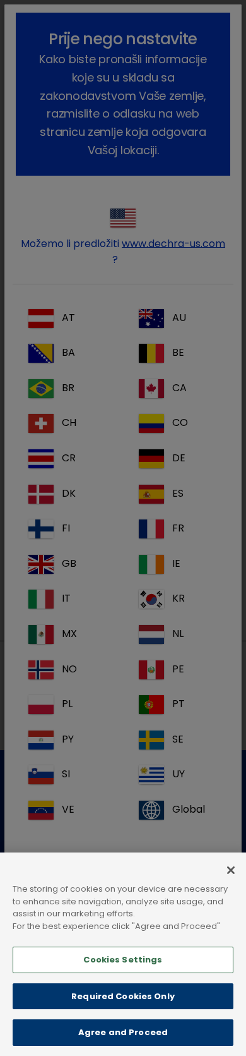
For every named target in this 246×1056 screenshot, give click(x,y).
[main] (123, 954)
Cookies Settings (122, 960)
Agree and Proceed (123, 1032)
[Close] (231, 870)
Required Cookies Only (123, 996)
